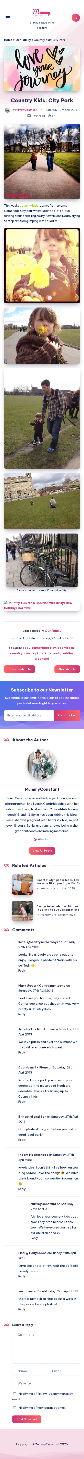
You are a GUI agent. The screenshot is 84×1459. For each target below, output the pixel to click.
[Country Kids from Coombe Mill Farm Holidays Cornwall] (42, 606)
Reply (22, 970)
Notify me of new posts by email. (42, 1408)
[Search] (76, 18)
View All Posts (42, 850)
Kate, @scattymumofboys (38, 942)
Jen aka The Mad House (36, 1029)
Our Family (23, 40)
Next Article (67, 669)
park (56, 653)
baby (26, 648)
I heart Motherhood (33, 1155)
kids (48, 653)
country (16, 653)
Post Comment (27, 1419)
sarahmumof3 (29, 1291)
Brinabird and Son (32, 1117)
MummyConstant (42, 789)
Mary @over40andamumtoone (42, 985)
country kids (33, 653)
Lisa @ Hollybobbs (32, 1253)
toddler (67, 653)
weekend (42, 659)
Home (8, 40)
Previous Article (20, 669)
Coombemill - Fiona (33, 1067)
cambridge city (44, 648)
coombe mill (66, 648)
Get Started (67, 715)
